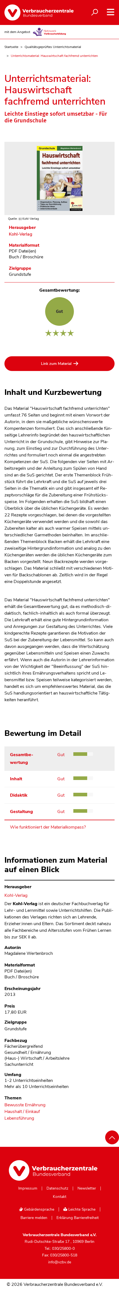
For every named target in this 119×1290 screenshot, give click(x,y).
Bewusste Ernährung (24, 1105)
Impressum (27, 1188)
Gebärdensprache (38, 1209)
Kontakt (59, 1197)
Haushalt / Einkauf (22, 1111)
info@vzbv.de (59, 1262)
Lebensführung (19, 1118)
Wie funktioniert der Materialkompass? (48, 827)
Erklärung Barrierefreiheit (77, 1218)
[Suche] (95, 12)
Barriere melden (33, 1218)
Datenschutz (57, 1188)
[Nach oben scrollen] (112, 1137)
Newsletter (86, 1188)
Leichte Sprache (81, 1209)
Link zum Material (56, 363)
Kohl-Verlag (20, 234)
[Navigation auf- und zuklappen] (111, 12)
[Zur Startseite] (36, 12)
